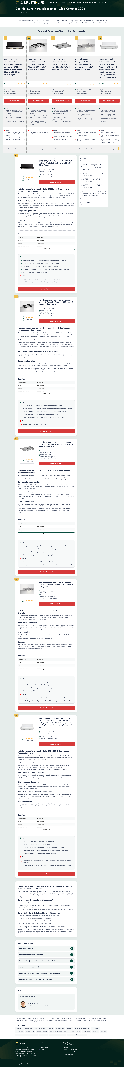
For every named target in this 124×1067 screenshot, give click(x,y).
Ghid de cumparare (87, 202)
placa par (72, 1031)
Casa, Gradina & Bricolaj (74, 2)
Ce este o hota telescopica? (27, 948)
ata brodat (62, 1035)
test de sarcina (20, 1031)
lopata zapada (95, 1028)
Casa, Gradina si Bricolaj (70, 1049)
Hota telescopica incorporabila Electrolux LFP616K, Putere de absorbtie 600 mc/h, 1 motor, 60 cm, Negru (93, 173)
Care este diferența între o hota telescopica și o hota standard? (37, 961)
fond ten (51, 1028)
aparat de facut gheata (42, 1031)
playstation (69, 1028)
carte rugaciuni (33, 1035)
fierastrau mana (86, 1031)
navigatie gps (83, 1035)
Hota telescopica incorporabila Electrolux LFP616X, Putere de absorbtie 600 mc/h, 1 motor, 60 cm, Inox (93, 179)
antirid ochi (95, 1031)
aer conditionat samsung (40, 1028)
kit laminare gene (60, 1028)
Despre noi (43, 1045)
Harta (42, 1052)
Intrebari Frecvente (87, 205)
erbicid (78, 1031)
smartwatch (103, 1031)
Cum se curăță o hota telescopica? (29, 967)
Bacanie (64, 2)
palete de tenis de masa (22, 1035)
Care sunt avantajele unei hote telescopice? (31, 955)
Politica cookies (44, 1047)
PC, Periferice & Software (89, 2)
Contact (42, 1049)
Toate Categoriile (68, 1054)
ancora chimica (43, 1035)
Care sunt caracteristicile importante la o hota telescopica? (36, 979)
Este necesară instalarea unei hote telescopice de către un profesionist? (39, 973)
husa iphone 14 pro (28, 1028)
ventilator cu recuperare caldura (82, 1028)
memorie (19, 1028)
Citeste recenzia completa (14, 149)
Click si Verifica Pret (13, 100)
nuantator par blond (72, 1035)
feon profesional (53, 1035)
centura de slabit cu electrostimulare (58, 1031)
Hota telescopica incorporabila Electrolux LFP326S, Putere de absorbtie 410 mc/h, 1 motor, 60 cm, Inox (93, 185)
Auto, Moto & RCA (55, 2)
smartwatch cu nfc (30, 1031)
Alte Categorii (102, 2)
